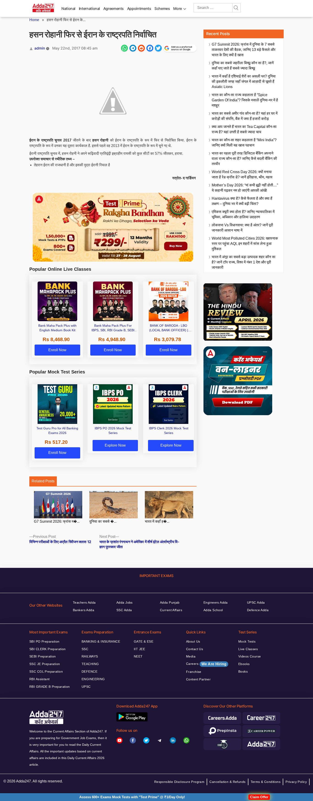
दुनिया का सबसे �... (102, 521)
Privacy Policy (296, 782)
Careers (206, 664)
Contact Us (194, 649)
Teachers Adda (84, 602)
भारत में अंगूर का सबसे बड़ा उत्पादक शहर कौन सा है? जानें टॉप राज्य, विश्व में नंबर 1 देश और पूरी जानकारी (243, 262)
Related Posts (43, 481)
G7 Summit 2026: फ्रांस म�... (57, 521)
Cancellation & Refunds (227, 782)
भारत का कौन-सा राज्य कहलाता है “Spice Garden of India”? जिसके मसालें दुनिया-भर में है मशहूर (245, 100)
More (177, 8)
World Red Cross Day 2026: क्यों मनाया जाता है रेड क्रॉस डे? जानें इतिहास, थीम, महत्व (242, 174)
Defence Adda (258, 610)
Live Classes (248, 649)
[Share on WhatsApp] (124, 48)
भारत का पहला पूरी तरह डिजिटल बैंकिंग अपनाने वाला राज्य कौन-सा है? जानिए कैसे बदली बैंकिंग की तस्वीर (244, 158)
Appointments (139, 8)
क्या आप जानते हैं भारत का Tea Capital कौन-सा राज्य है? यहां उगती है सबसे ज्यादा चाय (244, 129)
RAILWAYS (90, 656)
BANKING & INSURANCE (101, 641)
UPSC (86, 686)
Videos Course (249, 656)
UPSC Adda (256, 602)
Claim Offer (259, 797)
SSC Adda (124, 610)
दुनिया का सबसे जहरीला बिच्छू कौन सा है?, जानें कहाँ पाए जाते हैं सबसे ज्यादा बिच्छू (243, 65)
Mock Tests (246, 641)
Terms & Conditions (266, 782)
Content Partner (198, 679)
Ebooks (244, 664)
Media (190, 656)
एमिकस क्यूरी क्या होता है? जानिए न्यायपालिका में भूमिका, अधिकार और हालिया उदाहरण (243, 214)
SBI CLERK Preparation (47, 649)
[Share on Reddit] (141, 48)
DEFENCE (89, 671)
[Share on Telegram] (132, 48)
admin (39, 48)
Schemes (162, 8)
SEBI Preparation (42, 656)
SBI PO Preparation (44, 641)
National (68, 8)
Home (34, 20)
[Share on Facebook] (149, 48)
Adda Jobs (124, 602)
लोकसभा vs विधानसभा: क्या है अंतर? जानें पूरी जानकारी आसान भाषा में (242, 227)
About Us (193, 641)
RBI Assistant (39, 679)
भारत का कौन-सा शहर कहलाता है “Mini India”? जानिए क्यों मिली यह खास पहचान (244, 142)
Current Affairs (171, 610)
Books (243, 671)
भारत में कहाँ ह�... (157, 521)
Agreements (113, 8)
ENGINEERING (93, 679)
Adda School (213, 610)
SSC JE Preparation (44, 664)
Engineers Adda (215, 602)
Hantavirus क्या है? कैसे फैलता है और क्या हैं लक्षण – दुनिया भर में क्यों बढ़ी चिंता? (242, 201)
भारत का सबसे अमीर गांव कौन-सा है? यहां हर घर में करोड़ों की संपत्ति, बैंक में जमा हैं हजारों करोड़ (244, 116)
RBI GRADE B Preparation (49, 686)
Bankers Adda (83, 610)
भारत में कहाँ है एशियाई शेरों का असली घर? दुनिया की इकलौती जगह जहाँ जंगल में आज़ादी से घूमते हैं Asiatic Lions (244, 81)
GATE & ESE (143, 641)
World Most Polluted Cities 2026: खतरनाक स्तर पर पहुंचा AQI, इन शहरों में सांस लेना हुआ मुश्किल (245, 243)
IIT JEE (139, 649)
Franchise (193, 672)
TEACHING (90, 664)
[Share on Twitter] (158, 48)
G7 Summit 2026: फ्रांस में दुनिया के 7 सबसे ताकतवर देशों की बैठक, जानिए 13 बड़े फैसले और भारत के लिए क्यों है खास (243, 49)
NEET (138, 656)
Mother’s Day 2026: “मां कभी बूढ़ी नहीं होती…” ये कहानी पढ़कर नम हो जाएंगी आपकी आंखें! (245, 187)
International (89, 8)
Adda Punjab (170, 602)
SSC (85, 649)
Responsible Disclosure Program (179, 782)
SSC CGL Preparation (46, 671)
